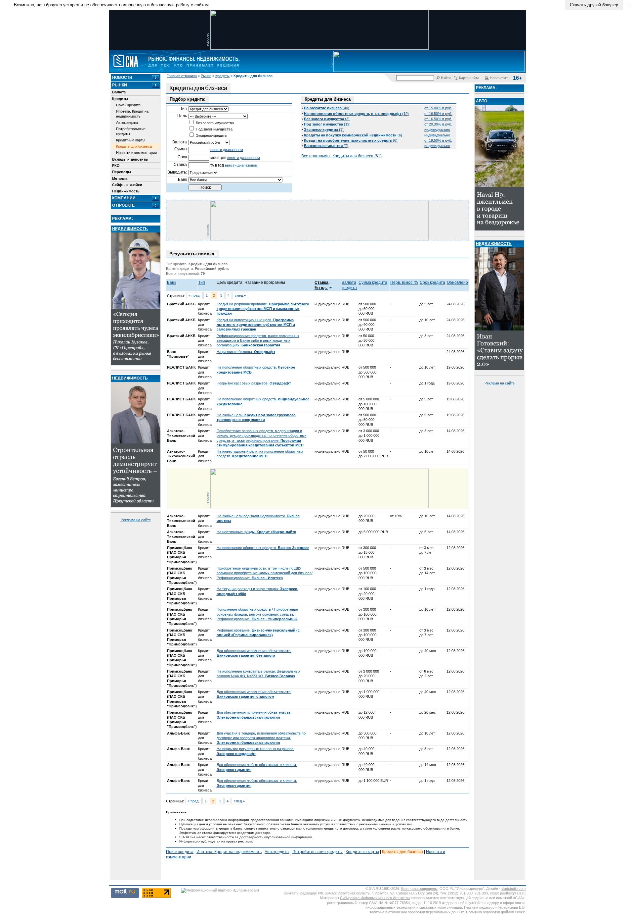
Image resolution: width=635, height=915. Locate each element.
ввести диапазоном (226, 150)
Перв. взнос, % (404, 282)
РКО (116, 166)
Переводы (121, 172)
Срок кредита (432, 282)
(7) (326, 146)
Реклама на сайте (136, 520)
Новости (122, 77)
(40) (326, 108)
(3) (327, 119)
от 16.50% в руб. (438, 114)
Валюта (119, 92)
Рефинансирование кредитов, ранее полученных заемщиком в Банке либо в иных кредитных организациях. (258, 340)
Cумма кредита (373, 282)
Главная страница (182, 76)
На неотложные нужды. (256, 532)
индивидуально (437, 129)
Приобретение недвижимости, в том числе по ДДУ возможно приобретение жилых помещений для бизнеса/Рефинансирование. (265, 573)
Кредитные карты (130, 140)
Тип (201, 282)
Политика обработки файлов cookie (496, 912)
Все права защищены (419, 888)
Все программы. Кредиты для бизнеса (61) (341, 156)
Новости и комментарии (136, 153)
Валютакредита (349, 285)
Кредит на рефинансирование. (263, 309)
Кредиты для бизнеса (134, 146)
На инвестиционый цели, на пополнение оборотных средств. (260, 453)
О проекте (123, 205)
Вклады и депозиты (130, 159)
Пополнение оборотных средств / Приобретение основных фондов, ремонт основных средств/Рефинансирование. (257, 614)
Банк (171, 282)
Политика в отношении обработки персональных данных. (416, 912)
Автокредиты (127, 123)
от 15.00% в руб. (438, 108)
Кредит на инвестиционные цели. (256, 324)
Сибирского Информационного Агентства (375, 898)
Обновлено (457, 282)
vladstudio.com (513, 888)
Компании (124, 198)
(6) (353, 135)
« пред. (194, 295)
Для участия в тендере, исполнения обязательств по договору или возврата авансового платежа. (261, 738)
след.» (240, 295)
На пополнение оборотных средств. (263, 548)
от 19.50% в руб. (438, 140)
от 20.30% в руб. (438, 124)
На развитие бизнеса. (246, 352)
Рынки (206, 76)
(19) (356, 114)
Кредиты (222, 76)
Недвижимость (126, 191)
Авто (481, 101)
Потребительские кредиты (131, 131)
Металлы (120, 178)
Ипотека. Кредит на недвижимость (132, 113)
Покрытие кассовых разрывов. (254, 383)
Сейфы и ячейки (127, 185)
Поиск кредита (128, 105)
